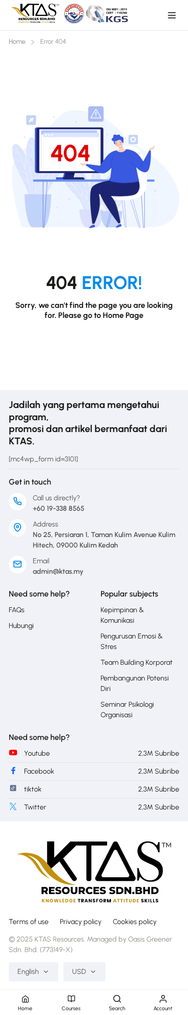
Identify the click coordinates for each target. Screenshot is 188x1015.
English (28, 971)
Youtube (37, 753)
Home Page (123, 315)
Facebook (39, 771)
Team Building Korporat (137, 662)
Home (17, 41)
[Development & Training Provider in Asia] (94, 869)
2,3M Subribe (158, 753)
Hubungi (21, 625)
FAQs (16, 610)
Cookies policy (135, 921)
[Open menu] (173, 15)
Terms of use (29, 921)
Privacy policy (80, 921)
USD (79, 971)
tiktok (33, 789)
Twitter (35, 807)
